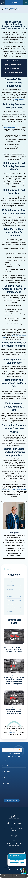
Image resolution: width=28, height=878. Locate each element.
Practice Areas (21, 827)
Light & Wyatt (5, 8)
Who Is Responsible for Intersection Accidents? (13, 73)
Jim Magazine (14, 533)
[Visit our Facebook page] (12, 836)
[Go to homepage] (14, 817)
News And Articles (13, 8)
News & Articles (14, 19)
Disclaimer (21, 828)
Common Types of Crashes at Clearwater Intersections (12, 69)
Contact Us (6, 828)
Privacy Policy (14, 828)
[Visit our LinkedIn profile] (16, 836)
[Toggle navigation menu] (26, 3)
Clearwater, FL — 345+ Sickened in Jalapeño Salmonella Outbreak (14, 712)
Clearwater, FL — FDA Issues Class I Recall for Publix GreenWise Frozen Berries (14, 650)
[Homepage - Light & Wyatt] (2, 2)
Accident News (14, 645)
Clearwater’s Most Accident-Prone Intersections (13, 65)
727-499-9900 (15, 2)
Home (5, 827)
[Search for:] (14, 569)
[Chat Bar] (14, 876)
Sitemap (14, 830)
